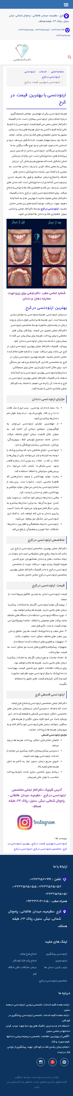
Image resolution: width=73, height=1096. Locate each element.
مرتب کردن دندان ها (55, 967)
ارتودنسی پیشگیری (56, 954)
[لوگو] (17, 52)
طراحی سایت (51, 1077)
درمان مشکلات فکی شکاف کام (22, 970)
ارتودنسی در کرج (51, 77)
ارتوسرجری (61, 961)
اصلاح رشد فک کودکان (24, 961)
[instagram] (40, 1063)
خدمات (43, 72)
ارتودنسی (29, 72)
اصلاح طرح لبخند (28, 954)
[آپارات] (64, 1063)
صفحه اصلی (57, 72)
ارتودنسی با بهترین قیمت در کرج (49, 844)
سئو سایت (36, 1077)
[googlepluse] (52, 1063)
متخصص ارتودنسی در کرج (47, 849)
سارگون (19, 1077)
